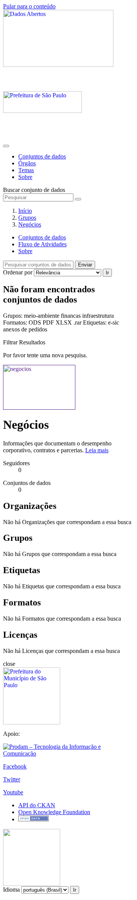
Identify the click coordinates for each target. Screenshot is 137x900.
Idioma (11, 889)
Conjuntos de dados (42, 156)
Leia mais (96, 450)
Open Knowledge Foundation (54, 812)
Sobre (25, 177)
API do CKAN (36, 805)
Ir (107, 273)
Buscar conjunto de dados (34, 190)
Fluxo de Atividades (42, 244)
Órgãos (27, 163)
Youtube (13, 792)
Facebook (15, 766)
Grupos (27, 217)
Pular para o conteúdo (29, 6)
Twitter (11, 779)
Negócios (29, 224)
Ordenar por (17, 272)
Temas (26, 170)
